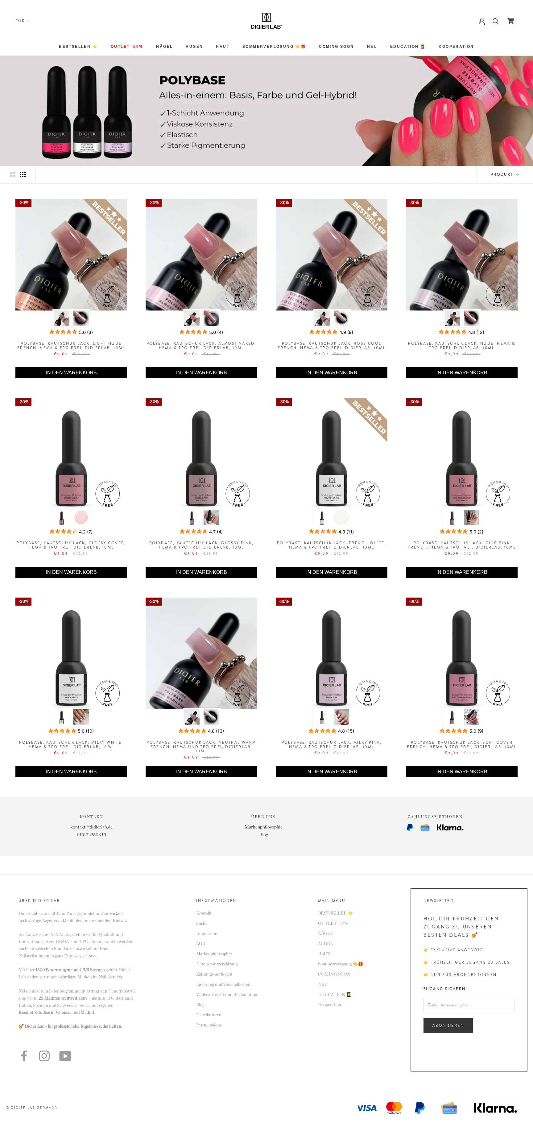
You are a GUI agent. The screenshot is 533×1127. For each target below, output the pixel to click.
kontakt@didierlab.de (91, 827)
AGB (200, 944)
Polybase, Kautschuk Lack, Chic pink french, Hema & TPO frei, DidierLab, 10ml (462, 545)
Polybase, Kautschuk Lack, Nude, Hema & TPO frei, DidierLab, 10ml (461, 346)
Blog (263, 835)
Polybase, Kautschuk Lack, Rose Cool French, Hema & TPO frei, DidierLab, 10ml (332, 346)
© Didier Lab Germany (32, 1107)
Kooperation (456, 46)
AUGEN (194, 46)
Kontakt (204, 913)
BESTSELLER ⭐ (78, 46)
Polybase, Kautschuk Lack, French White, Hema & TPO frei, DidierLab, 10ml (331, 545)
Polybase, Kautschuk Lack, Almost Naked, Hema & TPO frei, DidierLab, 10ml (202, 346)
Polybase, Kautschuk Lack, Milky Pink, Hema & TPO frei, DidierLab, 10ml (332, 745)
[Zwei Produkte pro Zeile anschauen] (12, 174)
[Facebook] (24, 1056)
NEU (372, 46)
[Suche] (496, 21)
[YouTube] (65, 1056)
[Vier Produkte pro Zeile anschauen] (23, 174)
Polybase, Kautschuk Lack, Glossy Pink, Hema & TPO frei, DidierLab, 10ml (201, 545)
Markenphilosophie (264, 827)
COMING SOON (336, 46)
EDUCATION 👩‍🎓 (408, 46)
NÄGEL (164, 46)
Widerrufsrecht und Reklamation (226, 995)
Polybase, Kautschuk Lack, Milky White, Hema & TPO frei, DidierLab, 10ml (71, 745)
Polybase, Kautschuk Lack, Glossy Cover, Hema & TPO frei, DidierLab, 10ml (71, 545)
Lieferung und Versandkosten (223, 984)
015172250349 (91, 835)
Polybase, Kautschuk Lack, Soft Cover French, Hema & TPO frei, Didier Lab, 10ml (461, 745)
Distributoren (208, 1015)
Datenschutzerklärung (217, 964)
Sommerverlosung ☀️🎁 (274, 46)
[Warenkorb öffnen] (511, 20)
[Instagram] (44, 1056)
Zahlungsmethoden (214, 974)
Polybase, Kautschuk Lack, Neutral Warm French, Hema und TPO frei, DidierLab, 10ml (201, 747)
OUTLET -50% (127, 46)
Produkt (503, 174)
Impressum (206, 934)
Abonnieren (448, 1025)
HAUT (222, 46)
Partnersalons (209, 1025)
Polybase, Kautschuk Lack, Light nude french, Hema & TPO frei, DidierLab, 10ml (71, 346)
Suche (202, 923)
